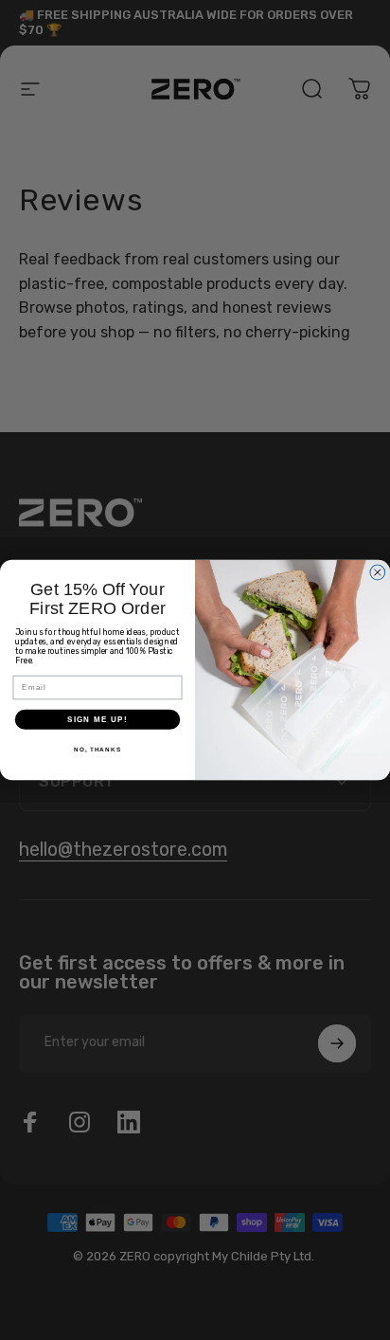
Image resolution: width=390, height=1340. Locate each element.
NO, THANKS (97, 749)
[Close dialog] (377, 572)
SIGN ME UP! (97, 719)
